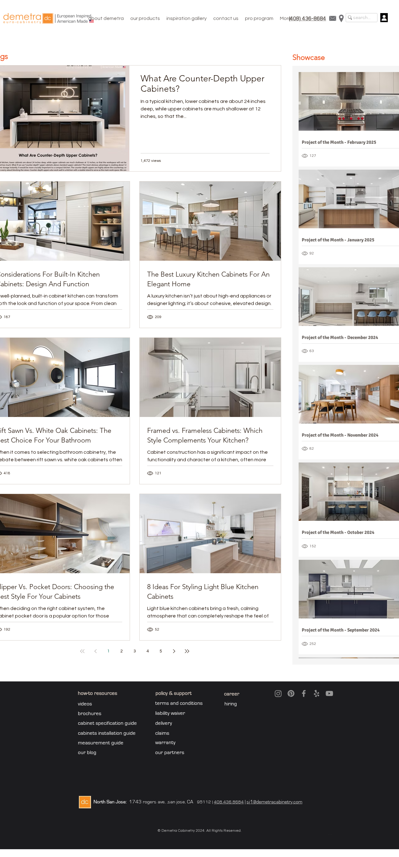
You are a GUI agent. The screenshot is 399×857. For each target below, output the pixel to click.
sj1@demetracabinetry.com (274, 801)
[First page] (82, 651)
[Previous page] (95, 651)
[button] (145, 18)
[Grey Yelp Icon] (316, 693)
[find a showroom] (341, 18)
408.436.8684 (229, 802)
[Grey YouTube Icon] (329, 693)
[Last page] (187, 651)
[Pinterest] (291, 693)
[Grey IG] (278, 693)
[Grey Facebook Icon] (303, 693)
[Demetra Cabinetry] (48, 18)
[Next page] (174, 651)
